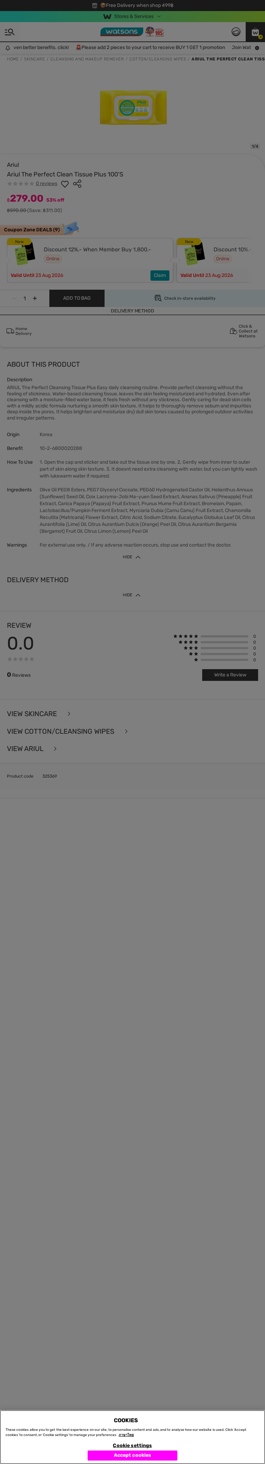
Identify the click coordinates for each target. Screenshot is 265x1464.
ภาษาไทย (126, 1435)
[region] (132, 1437)
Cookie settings (132, 1445)
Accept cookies (132, 1455)
